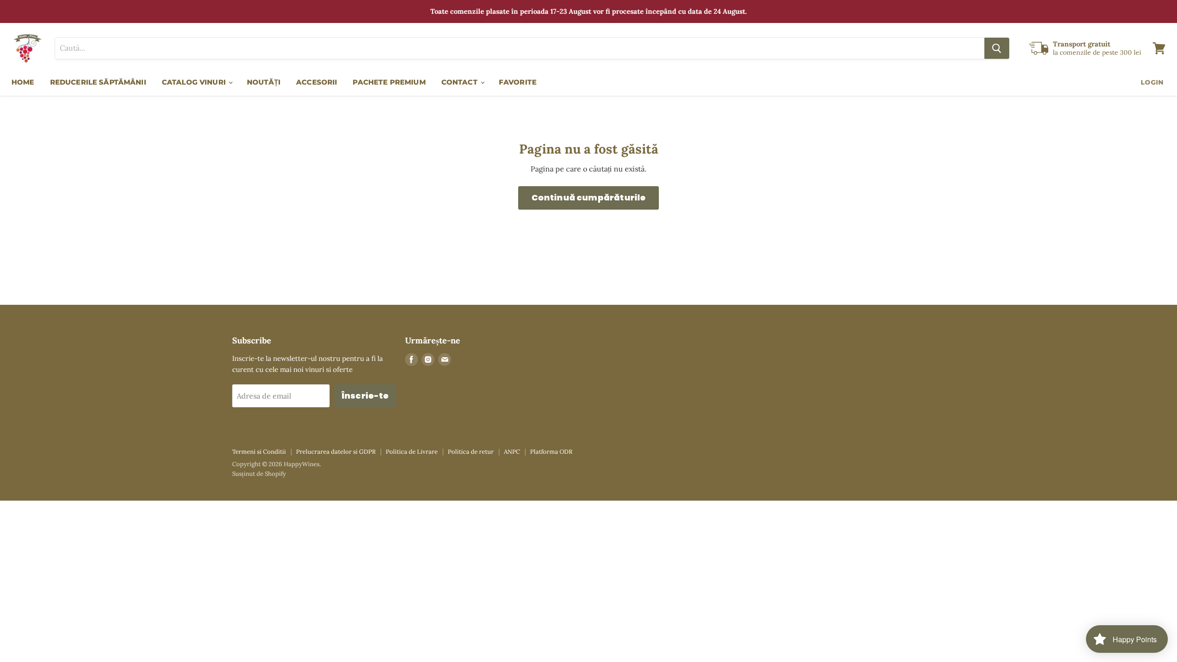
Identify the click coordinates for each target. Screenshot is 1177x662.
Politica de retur (471, 452)
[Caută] (996, 48)
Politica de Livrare (412, 452)
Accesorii (316, 82)
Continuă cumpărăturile (588, 197)
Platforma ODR (551, 452)
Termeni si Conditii (259, 452)
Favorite (518, 82)
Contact (460, 82)
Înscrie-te (365, 395)
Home (22, 82)
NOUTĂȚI (263, 82)
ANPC (512, 452)
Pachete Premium (389, 82)
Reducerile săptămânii (98, 82)
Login (1152, 82)
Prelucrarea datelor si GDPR (336, 452)
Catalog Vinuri (195, 82)
